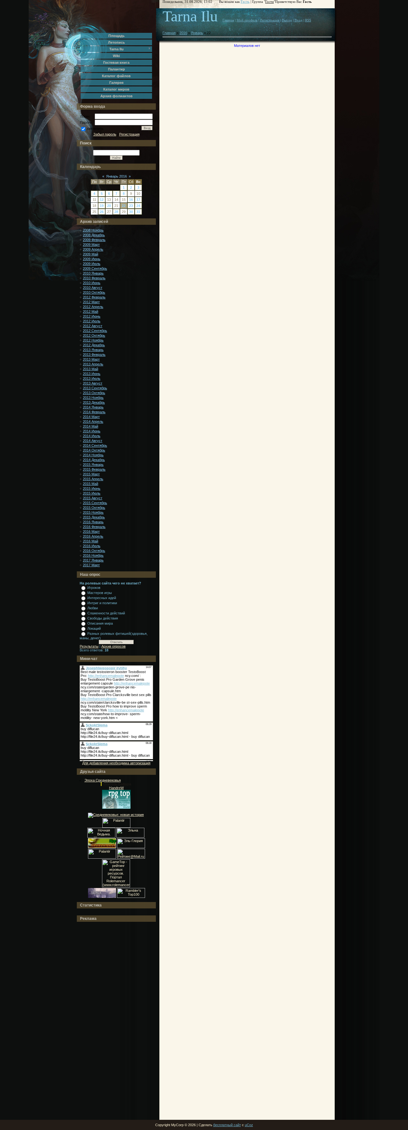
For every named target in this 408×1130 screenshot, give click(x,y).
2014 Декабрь (94, 460)
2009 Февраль (94, 240)
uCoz (249, 1125)
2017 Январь (93, 560)
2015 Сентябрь (95, 503)
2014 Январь (93, 407)
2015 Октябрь (94, 508)
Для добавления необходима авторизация (116, 763)
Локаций (94, 628)
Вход (298, 20)
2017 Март (91, 565)
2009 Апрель (93, 249)
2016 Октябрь (94, 551)
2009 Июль (91, 264)
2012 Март (91, 302)
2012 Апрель (93, 307)
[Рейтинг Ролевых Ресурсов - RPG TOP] (116, 808)
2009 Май (90, 254)
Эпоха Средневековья (102, 780)
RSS (308, 20)
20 (109, 206)
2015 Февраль (94, 469)
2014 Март (91, 417)
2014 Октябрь (94, 450)
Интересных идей (101, 598)
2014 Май (90, 426)
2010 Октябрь (94, 292)
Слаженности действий (106, 613)
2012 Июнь (91, 316)
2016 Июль (91, 546)
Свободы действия (102, 618)
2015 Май (90, 484)
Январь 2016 (116, 176)
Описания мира (100, 623)
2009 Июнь (91, 259)
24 (138, 206)
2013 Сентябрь (95, 388)
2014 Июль (91, 436)
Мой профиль (247, 20)
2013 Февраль (94, 354)
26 (102, 212)
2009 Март (91, 244)
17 (138, 200)
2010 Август (92, 288)
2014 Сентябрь (95, 445)
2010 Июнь (91, 283)
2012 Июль (91, 321)
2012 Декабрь (94, 345)
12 (102, 200)
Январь (197, 33)
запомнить (95, 128)
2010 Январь (93, 273)
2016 (183, 33)
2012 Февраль (94, 297)
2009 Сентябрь (95, 268)
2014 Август (92, 441)
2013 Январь (93, 350)
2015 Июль (91, 493)
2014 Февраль (94, 412)
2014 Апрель (93, 421)
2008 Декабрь (94, 235)
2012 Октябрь (94, 335)
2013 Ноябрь (93, 398)
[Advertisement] (105, 1021)
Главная (228, 20)
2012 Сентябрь (95, 331)
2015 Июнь (91, 488)
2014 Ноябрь (93, 455)
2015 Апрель (93, 479)
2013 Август (92, 383)
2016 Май (90, 541)
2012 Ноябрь (93, 340)
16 (131, 200)
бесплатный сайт (227, 1125)
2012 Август (92, 326)
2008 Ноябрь (93, 230)
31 (138, 212)
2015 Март (91, 474)
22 (124, 206)
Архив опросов (113, 646)
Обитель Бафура (117, 784)
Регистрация (129, 134)
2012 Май (90, 311)
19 (102, 206)
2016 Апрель (93, 536)
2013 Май (90, 369)
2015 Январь (93, 464)
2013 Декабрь (94, 402)
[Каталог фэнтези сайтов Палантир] (116, 826)
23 (131, 206)
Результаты (89, 646)
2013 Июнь (91, 374)
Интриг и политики (102, 603)
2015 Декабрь (94, 517)
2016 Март (91, 531)
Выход (287, 20)
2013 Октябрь (94, 393)
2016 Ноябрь (93, 555)
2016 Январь (93, 522)
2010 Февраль (94, 278)
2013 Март (91, 359)
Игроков (93, 588)
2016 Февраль (94, 527)
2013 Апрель (93, 364)
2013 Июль (91, 378)
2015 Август (92, 498)
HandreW (116, 788)
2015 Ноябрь (93, 512)
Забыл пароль (104, 134)
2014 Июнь (91, 431)
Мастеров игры (99, 593)
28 (116, 212)
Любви (92, 608)
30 (131, 212)
